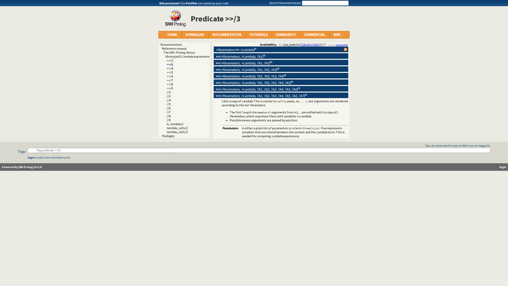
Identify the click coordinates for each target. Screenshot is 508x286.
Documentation (171, 44)
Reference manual (174, 48)
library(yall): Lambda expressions (187, 56)
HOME (172, 34)
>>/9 (170, 88)
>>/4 (170, 68)
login (31, 157)
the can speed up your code (205, 3)
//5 (169, 104)
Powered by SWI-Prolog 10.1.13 (22, 167)
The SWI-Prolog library (179, 52)
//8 (169, 116)
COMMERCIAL (314, 34)
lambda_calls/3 (177, 132)
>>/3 (170, 64)
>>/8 (170, 84)
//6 (169, 108)
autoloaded (341, 44)
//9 (169, 120)
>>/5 (170, 72)
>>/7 (170, 80)
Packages (168, 136)
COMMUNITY (286, 34)
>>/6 (170, 76)
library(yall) (311, 44)
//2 (169, 92)
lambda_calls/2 (177, 128)
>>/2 (170, 60)
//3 (169, 96)
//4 (169, 100)
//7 (169, 112)
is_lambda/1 (175, 124)
